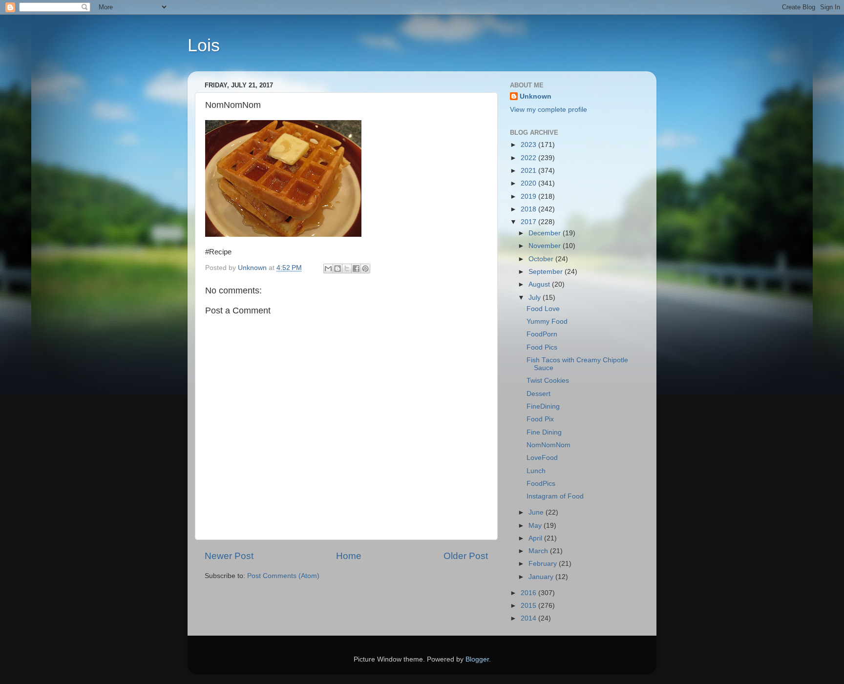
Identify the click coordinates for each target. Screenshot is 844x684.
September (546, 271)
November (545, 245)
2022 (529, 158)
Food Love (543, 308)
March (539, 551)
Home (348, 556)
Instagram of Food (555, 496)
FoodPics (541, 483)
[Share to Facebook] (356, 268)
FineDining (543, 406)
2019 (529, 196)
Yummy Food (547, 321)
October (541, 259)
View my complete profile (548, 109)
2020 (529, 183)
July (535, 297)
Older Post (465, 556)
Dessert (538, 393)
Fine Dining (544, 432)
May (536, 525)
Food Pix (540, 419)
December (545, 233)
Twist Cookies (548, 380)
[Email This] (328, 268)
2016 (529, 593)
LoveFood (542, 457)
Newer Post (229, 556)
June (537, 512)
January (541, 576)
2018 (529, 209)
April (536, 538)
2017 (529, 222)
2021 (529, 170)
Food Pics (542, 347)
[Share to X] (347, 268)
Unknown (535, 96)
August (540, 284)
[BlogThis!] (337, 268)
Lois (204, 45)
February (543, 563)
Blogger (477, 659)
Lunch (536, 471)
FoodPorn (542, 334)
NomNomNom (548, 445)
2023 (529, 144)
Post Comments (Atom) (283, 576)
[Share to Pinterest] (365, 268)
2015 (529, 605)
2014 (529, 618)
